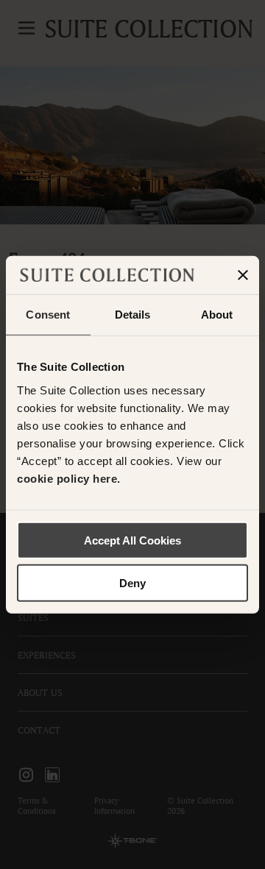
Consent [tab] (48, 314)
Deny (132, 583)
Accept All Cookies (132, 539)
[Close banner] (243, 275)
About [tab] (217, 314)
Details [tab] (133, 314)
